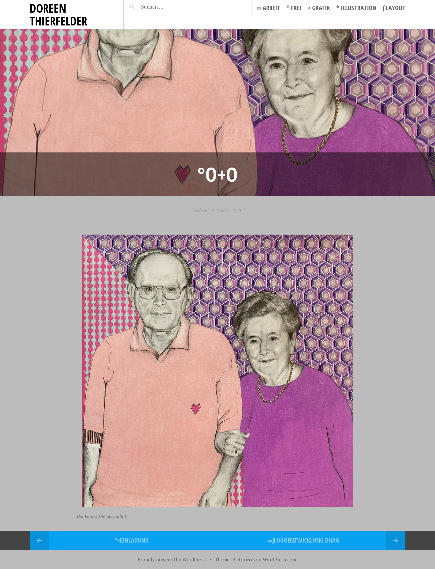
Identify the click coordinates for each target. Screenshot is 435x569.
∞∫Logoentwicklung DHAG (303, 540)
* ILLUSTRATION (356, 8)
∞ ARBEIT (268, 8)
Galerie (201, 210)
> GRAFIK (319, 8)
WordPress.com (279, 559)
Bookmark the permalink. (102, 516)
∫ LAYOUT (394, 8)
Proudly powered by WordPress (172, 559)
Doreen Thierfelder (58, 14)
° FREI (294, 8)
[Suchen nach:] (167, 6)
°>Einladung (131, 540)
